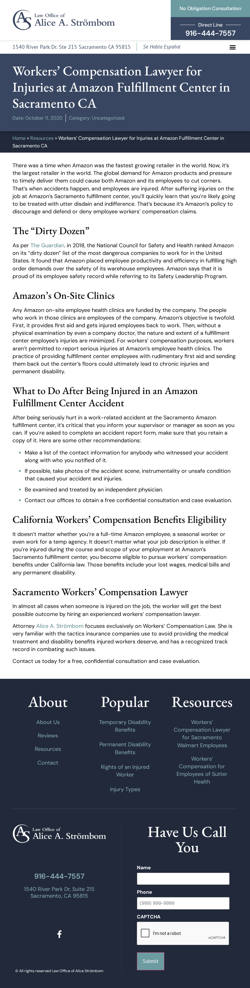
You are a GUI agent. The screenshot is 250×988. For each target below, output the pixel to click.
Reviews (48, 735)
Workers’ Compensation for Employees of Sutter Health (202, 770)
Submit (151, 961)
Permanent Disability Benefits (125, 748)
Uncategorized (108, 118)
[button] (232, 47)
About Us (48, 722)
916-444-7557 (59, 876)
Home (19, 138)
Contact (48, 762)
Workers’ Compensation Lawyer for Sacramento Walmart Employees (202, 733)
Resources (42, 138)
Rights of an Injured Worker (125, 770)
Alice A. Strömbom (60, 626)
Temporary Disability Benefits (125, 725)
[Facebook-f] (59, 934)
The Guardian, (47, 245)
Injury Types (125, 789)
